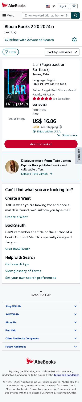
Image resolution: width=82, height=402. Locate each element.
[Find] (75, 15)
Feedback (78, 155)
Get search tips (17, 264)
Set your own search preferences (30, 277)
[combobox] (46, 15)
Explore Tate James (34, 173)
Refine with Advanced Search (31, 40)
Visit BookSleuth (17, 249)
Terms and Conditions (66, 374)
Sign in (63, 6)
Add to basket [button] (41, 144)
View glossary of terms (23, 271)
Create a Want (16, 217)
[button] (67, 135)
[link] (74, 39)
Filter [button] (12, 52)
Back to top (41, 294)
